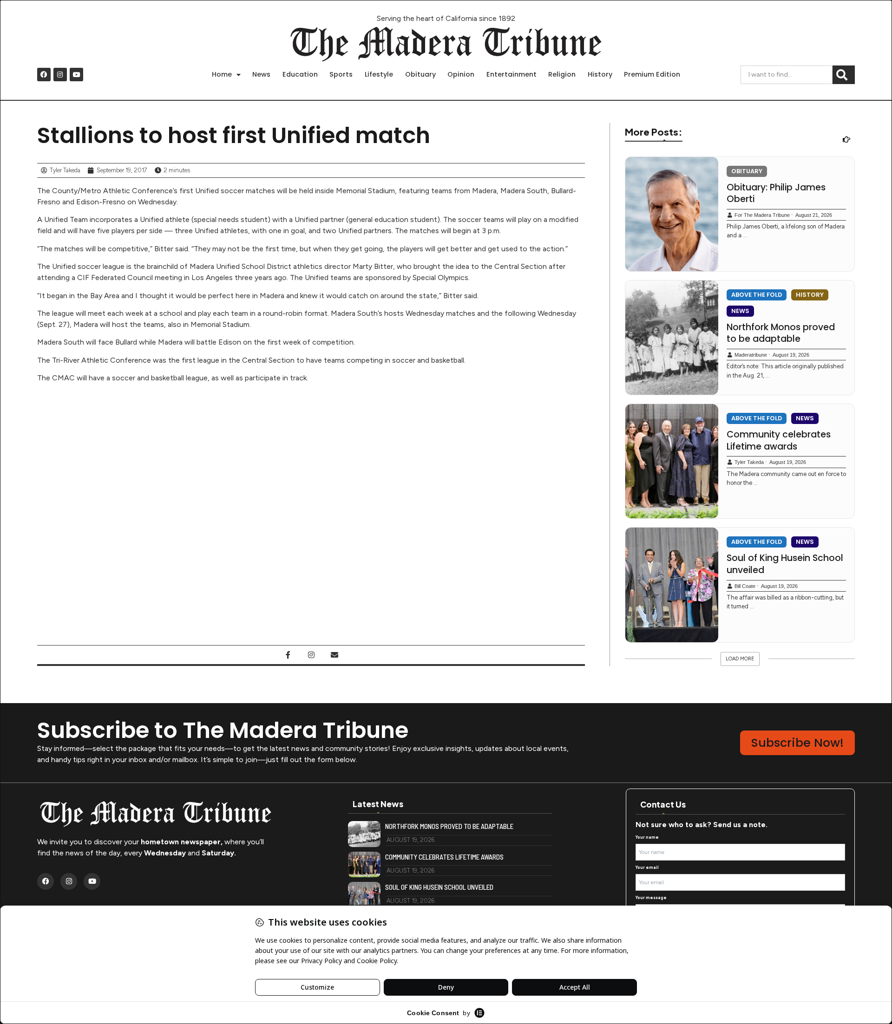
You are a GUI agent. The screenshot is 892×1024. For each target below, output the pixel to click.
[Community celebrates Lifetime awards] (671, 461)
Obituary (420, 74)
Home (222, 74)
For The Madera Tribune (762, 215)
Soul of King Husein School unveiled (785, 564)
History (600, 74)
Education (300, 74)
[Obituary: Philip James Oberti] (671, 214)
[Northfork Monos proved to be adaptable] (671, 337)
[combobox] (787, 74)
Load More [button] (740, 659)
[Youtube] (76, 74)
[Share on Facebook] (288, 655)
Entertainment (511, 74)
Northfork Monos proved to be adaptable (781, 333)
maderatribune (751, 355)
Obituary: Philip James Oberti (776, 193)
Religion (562, 74)
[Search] (844, 74)
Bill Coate (745, 586)
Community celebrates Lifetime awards (779, 440)
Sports (341, 74)
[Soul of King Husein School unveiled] (671, 585)
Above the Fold (756, 295)
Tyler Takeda (749, 462)
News (261, 74)
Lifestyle (379, 74)
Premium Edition (652, 74)
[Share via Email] (334, 655)
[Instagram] (60, 74)
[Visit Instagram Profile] (311, 655)
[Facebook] (44, 74)
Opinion (460, 74)
